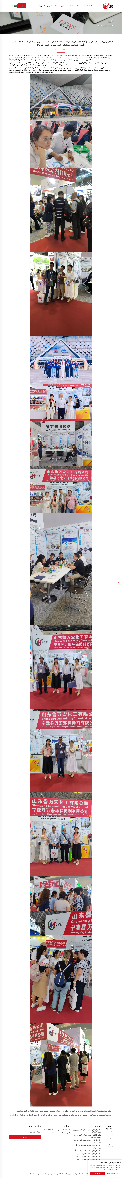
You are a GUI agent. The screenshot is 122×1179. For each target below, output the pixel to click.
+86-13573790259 (51, 1130)
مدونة (56, 6)
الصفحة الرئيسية (86, 6)
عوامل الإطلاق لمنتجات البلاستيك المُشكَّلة (88, 1151)
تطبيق (49, 6)
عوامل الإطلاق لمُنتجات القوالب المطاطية (88, 1157)
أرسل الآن (25, 1137)
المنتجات (70, 6)
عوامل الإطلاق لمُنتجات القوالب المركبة (88, 1154)
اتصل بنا (42, 6)
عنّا (77, 6)
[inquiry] (119, 582)
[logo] (108, 6)
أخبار (62, 6)
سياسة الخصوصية (30, 1174)
